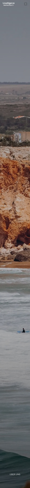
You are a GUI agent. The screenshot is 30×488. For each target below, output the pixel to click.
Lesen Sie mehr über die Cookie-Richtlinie (9, 461)
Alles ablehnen (22, 479)
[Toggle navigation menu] (25, 4)
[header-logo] (8, 4)
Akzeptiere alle (11, 479)
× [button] (26, 442)
